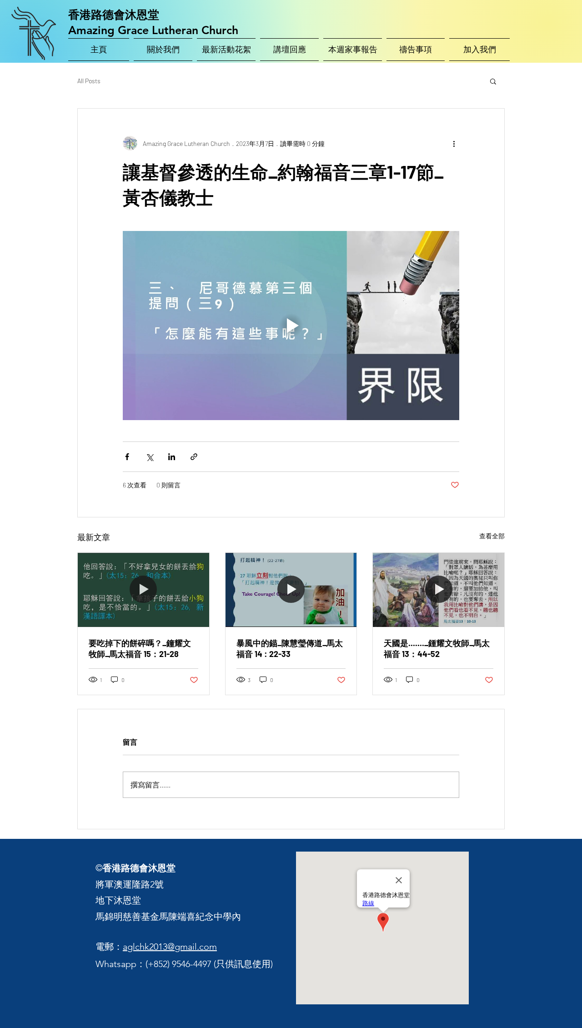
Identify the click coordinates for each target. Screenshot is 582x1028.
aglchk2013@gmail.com (170, 946)
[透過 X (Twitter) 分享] (149, 456)
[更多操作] (453, 143)
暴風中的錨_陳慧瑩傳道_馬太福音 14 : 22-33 (289, 648)
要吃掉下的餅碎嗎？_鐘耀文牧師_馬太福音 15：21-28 (140, 648)
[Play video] (291, 325)
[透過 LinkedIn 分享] (171, 456)
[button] (493, 81)
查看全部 (492, 536)
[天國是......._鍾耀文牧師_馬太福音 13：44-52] (438, 590)
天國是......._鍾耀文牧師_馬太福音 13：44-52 (437, 648)
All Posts (88, 81)
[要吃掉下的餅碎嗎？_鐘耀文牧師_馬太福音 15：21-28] (143, 590)
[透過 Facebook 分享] (127, 456)
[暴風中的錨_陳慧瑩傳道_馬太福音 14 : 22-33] (291, 590)
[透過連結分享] (194, 456)
